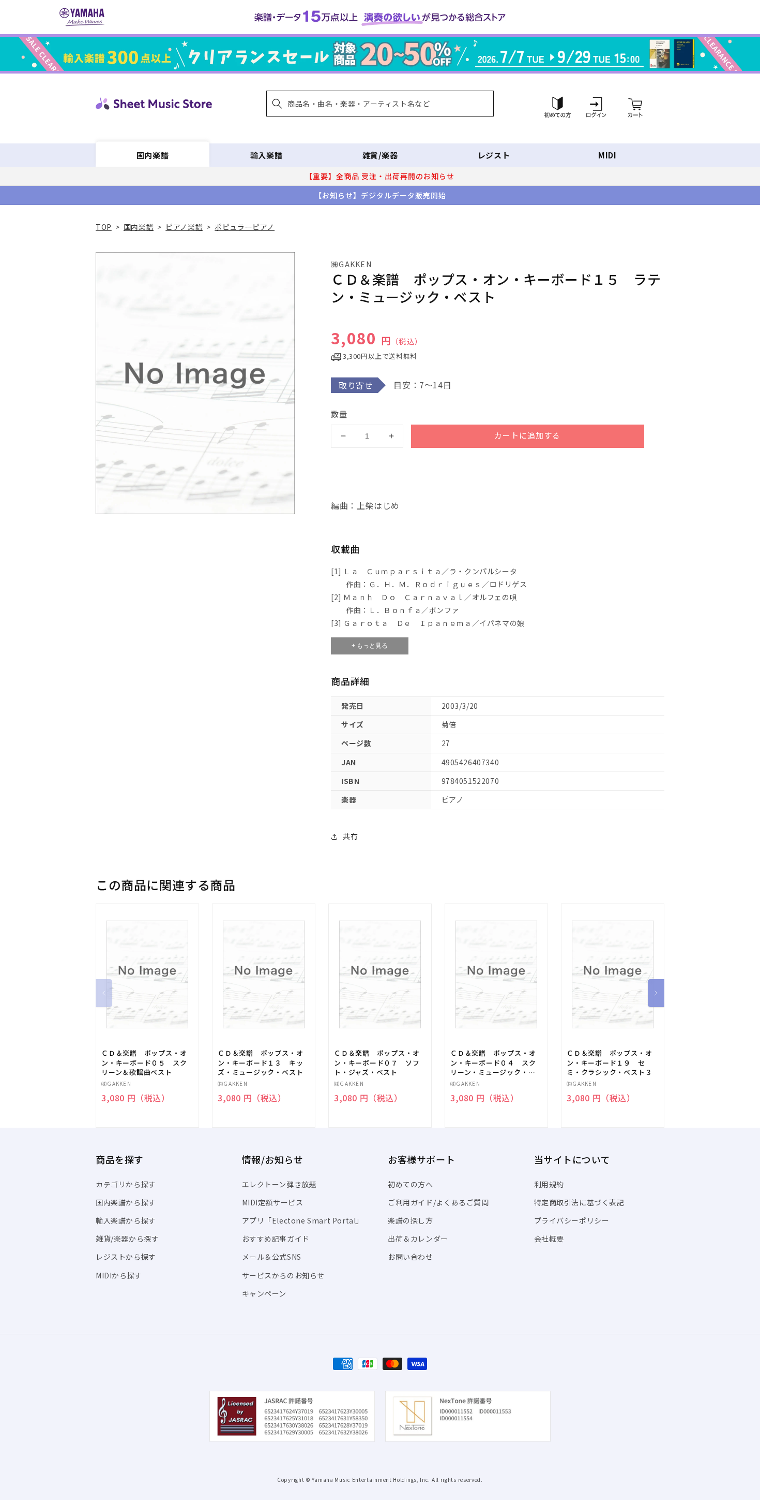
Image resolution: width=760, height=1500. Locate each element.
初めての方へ (410, 1184)
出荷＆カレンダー (418, 1238)
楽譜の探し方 (410, 1220)
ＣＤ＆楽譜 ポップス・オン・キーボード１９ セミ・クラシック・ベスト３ (609, 1062)
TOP (104, 227)
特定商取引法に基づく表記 (579, 1202)
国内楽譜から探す (126, 1202)
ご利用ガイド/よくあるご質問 (438, 1202)
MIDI (607, 155)
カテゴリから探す (126, 1184)
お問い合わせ (410, 1256)
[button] (380, 103)
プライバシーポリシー (572, 1220)
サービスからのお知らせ (283, 1275)
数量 (339, 414)
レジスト (494, 155)
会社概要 (549, 1238)
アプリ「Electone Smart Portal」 (303, 1220)
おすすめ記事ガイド (276, 1238)
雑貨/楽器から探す (127, 1238)
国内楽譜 (152, 155)
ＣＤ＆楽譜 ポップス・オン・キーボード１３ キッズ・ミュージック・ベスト (260, 1062)
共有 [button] (350, 836)
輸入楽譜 (266, 155)
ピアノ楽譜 (184, 227)
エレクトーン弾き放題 (279, 1184)
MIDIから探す (119, 1275)
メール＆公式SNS (271, 1256)
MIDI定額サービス (272, 1202)
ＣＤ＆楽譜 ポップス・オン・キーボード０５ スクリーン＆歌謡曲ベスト (144, 1062)
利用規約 (549, 1184)
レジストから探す (126, 1256)
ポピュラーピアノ (245, 227)
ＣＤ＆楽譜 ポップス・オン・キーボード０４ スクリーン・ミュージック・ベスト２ (493, 1062)
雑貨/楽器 (380, 155)
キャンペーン (264, 1293)
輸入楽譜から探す (126, 1220)
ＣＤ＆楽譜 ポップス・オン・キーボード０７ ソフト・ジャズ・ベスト (376, 1062)
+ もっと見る (370, 645)
